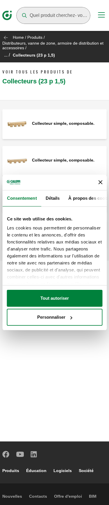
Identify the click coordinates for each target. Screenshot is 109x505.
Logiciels (62, 470)
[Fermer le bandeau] (100, 182)
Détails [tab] (52, 198)
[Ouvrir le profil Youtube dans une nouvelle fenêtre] (20, 454)
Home (18, 37)
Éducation (36, 470)
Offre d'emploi (68, 496)
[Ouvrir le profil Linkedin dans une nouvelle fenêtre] (34, 454)
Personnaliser (51, 317)
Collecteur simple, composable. (63, 123)
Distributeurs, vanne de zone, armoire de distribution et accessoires (52, 45)
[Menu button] (101, 16)
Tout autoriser (54, 298)
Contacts (38, 496)
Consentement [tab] (22, 198)
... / (7, 54)
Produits (34, 37)
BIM (93, 496)
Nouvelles (12, 496)
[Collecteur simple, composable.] (17, 123)
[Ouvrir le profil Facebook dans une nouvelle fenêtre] (6, 454)
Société (86, 470)
